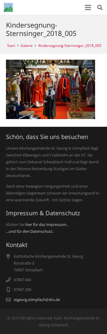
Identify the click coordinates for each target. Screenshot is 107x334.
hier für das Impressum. (46, 224)
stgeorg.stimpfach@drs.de (37, 299)
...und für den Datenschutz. (30, 231)
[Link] (8, 7)
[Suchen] (100, 7)
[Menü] (88, 7)
